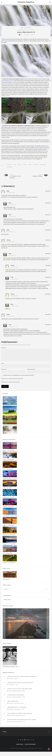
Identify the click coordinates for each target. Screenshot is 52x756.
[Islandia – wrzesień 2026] (26, 445)
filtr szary (9, 164)
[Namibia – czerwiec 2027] (26, 520)
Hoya (15, 164)
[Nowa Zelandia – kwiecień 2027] (26, 511)
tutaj (2, 41)
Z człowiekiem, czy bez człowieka (15, 176)
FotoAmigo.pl (40, 87)
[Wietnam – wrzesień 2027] (26, 558)
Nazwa (3, 363)
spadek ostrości (43, 164)
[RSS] (29, 740)
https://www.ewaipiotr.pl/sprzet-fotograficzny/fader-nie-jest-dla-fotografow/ (21, 330)
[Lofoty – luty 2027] (26, 483)
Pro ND (25, 164)
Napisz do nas (19, 744)
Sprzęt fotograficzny (23, 29)
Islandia (19, 164)
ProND (30, 164)
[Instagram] (23, 740)
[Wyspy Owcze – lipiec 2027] (26, 539)
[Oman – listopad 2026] (26, 464)
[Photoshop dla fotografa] (26, 410)
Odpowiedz (48, 191)
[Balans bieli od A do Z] (26, 400)
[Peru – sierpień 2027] (26, 549)
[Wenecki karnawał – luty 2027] (26, 474)
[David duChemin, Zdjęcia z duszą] (26, 656)
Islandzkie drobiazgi (37, 175)
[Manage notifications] (49, 749)
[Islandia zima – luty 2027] (26, 492)
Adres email (3, 369)
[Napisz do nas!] (26, 574)
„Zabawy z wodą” (5, 95)
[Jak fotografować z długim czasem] (26, 430)
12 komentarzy (31, 29)
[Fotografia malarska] (26, 420)
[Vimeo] (27, 740)
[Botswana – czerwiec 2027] (26, 530)
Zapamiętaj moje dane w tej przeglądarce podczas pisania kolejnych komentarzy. (18, 375)
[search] (47, 589)
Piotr (22, 34)
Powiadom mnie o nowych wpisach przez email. (10, 382)
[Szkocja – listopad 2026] (26, 455)
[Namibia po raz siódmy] (26, 623)
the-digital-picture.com (8, 80)
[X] (21, 740)
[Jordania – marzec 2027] (26, 502)
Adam (8, 314)
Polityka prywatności (30, 744)
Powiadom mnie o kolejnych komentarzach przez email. (12, 378)
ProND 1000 (36, 164)
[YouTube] (25, 740)
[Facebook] (19, 740)
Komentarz (3, 347)
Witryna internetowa (31, 369)
